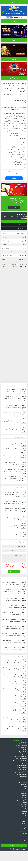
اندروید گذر (14, 2)
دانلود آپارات (24, 825)
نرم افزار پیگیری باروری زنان (17, 171)
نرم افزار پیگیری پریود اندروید (7, 171)
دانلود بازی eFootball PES (20, 768)
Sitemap (24, 850)
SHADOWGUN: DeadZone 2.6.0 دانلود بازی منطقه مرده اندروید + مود (11, 504)
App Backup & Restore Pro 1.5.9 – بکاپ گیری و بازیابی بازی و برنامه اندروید (11, 480)
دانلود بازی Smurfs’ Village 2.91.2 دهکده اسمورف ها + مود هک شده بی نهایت (11, 738)
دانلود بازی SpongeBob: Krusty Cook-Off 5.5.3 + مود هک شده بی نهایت (11, 536)
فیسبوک (24, 833)
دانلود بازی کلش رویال (22, 784)
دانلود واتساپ (23, 796)
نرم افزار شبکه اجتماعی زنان (21, 173)
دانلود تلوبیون (23, 821)
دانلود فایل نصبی (20, 221)
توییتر (24, 835)
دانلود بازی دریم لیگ (22, 759)
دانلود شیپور (24, 823)
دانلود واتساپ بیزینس (22, 809)
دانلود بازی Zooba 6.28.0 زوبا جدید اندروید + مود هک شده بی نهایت (11, 666)
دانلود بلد (25, 812)
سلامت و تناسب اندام (7, 252)
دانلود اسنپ (24, 803)
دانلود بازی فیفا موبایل (22, 786)
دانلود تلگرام (24, 794)
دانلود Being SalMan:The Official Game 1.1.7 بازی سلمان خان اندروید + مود (11, 512)
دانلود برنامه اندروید (22, 791)
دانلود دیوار (24, 800)
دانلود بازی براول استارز (21, 779)
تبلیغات (25, 845)
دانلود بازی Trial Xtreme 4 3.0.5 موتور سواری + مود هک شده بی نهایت (11, 680)
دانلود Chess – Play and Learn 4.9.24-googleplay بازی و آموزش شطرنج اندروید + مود (12, 729)
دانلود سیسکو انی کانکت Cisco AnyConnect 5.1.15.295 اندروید (12, 406)
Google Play (21, 228)
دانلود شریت (24, 814)
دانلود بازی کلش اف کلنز (21, 781)
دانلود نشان (24, 805)
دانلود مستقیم (13, 208)
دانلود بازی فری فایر (22, 757)
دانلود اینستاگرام (23, 798)
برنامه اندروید (23, 100)
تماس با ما (24, 847)
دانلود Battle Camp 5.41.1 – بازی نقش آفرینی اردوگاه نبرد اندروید (12, 673)
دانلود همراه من (23, 818)
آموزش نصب (20, 225)
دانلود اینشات (24, 807)
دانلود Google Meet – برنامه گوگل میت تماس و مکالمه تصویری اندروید (12, 429)
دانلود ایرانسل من (23, 816)
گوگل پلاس (23, 837)
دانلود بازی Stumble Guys (20, 763)
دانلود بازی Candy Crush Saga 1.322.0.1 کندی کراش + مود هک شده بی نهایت (11, 688)
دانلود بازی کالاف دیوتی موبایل (20, 770)
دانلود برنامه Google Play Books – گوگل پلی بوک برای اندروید (12, 624)
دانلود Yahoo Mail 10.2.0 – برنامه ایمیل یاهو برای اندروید (12, 617)
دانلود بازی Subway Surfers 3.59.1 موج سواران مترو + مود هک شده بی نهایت (11, 697)
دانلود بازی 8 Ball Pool (21, 775)
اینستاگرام (23, 831)
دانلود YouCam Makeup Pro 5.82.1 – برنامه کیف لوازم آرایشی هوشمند (11, 465)
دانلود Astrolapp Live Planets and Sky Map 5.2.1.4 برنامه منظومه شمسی (12, 457)
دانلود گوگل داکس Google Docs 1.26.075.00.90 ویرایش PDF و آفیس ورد (11, 398)
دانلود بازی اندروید (22, 752)
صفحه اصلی (24, 843)
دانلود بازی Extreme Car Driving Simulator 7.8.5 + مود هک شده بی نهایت (11, 720)
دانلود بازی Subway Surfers (20, 772)
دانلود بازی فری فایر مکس (21, 766)
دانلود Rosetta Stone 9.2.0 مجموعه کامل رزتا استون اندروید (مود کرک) (11, 587)
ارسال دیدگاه (13, 575)
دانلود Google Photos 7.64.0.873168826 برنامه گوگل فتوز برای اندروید (11, 421)
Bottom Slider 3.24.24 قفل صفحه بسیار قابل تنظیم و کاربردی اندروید (12, 472)
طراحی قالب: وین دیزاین (13, 854)
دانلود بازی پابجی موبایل (21, 755)
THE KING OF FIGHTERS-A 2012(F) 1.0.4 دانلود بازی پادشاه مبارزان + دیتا (12, 527)
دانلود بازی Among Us (21, 777)
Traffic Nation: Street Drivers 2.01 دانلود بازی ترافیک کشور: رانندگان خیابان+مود (12, 496)
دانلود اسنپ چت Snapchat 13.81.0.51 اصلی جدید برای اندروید (12, 413)
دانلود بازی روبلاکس (22, 761)
